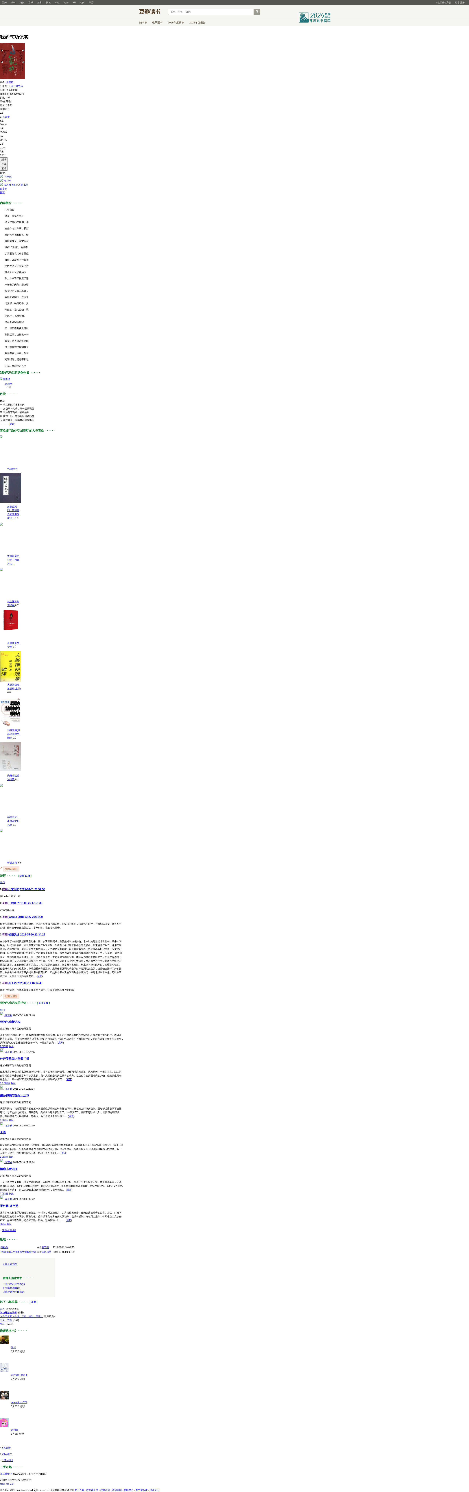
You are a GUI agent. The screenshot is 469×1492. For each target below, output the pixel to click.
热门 (2, 882)
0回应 (7, 1083)
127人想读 (7, 1460)
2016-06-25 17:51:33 (29, 903)
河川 (13, 1347)
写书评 (7, 180)
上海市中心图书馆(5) (14, 1284)
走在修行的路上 (19, 1375)
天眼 (3, 1132)
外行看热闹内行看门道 (14, 1058)
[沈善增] (5, 379)
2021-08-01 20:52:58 (32, 889)
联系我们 (105, 1490)
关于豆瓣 (79, 1490)
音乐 (31, 2)
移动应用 (154, 1490)
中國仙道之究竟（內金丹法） (13, 560)
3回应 (5, 1046)
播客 (39, 2)
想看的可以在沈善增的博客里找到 (18, 1252)
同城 (48, 2)
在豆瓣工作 (92, 1490)
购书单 (143, 22)
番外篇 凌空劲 (9, 1205)
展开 (39, 976)
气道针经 (12, 468)
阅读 (66, 2)
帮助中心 (128, 1490)
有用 (5, 889)
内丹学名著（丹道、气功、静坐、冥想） (21, 1316)
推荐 (2, 192)
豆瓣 (4, 2)
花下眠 (12, 983)
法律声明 (117, 1490)
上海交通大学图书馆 (13, 1291)
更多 (12, 424)
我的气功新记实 (10, 1021)
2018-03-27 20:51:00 (30, 916)
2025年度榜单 (176, 22)
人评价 (5, 116)
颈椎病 (4, 1247)
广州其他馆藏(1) (11, 1288)
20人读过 (7, 1454)
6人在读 (6, 1447)
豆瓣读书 (152, 12)
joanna (12, 916)
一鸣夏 (12, 903)
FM (74, 2)
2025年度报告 (197, 22)
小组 (57, 2)
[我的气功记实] (12, 78)
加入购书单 (10, 184)
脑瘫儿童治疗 (9, 1169)
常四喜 (14, 1430)
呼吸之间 (12, 862)
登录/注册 (460, 2)
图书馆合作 (141, 1490)
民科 (2, 1308)
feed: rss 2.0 (6, 1483)
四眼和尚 (46, 1252)
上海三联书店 (16, 86)
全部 (33, 1302)
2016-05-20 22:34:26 (32, 934)
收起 (11, 1046)
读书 (13, 2)
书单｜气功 (6, 1320)
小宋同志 (13, 889)
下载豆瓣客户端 (443, 2)
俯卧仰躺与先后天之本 (14, 1095)
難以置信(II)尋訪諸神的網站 (13, 734)
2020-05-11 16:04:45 (29, 983)
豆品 (91, 2)
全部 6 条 (43, 1003)
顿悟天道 (13, 934)
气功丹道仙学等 (8, 1312)
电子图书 (157, 22)
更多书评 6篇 (9, 1230)
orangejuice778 (19, 1402)
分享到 (3, 188)
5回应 (3, 1224)
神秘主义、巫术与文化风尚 (13, 821)
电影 (22, 2)
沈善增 (9, 82)
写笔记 (8, 176)
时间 (82, 2)
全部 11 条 (25, 875)
